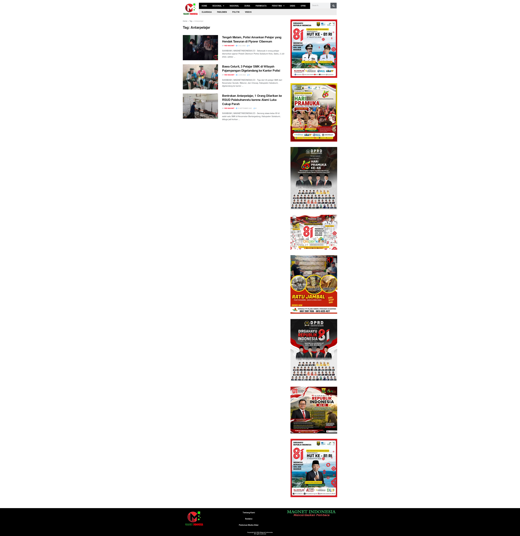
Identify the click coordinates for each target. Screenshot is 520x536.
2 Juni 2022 (241, 75)
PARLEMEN (222, 12)
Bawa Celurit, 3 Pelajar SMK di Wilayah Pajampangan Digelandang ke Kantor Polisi (251, 68)
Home (185, 21)
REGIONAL (217, 6)
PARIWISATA (261, 6)
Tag (190, 21)
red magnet (229, 46)
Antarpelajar (198, 21)
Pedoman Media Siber (249, 525)
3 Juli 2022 (241, 45)
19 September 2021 (244, 108)
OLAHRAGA (207, 12)
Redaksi (248, 519)
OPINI (303, 6)
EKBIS (292, 6)
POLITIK (236, 12)
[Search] (333, 6)
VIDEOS (248, 12)
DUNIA (247, 6)
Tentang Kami (249, 513)
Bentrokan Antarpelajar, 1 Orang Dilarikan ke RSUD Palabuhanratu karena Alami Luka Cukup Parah (252, 99)
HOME (204, 6)
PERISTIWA (277, 6)
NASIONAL (234, 6)
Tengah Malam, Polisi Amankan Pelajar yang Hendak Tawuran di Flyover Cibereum (251, 39)
